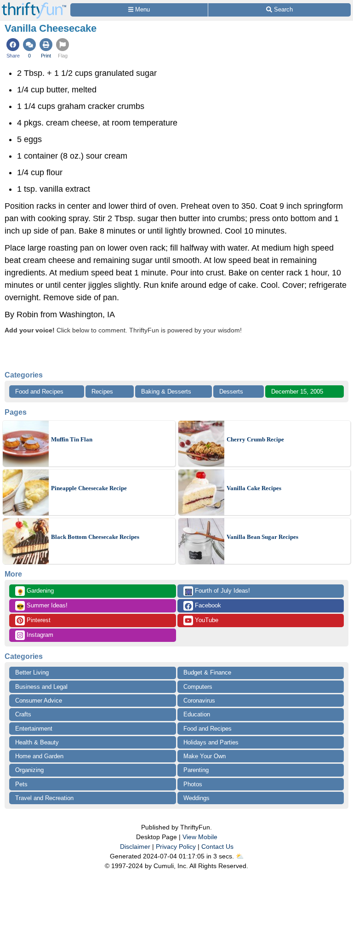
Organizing (29, 769)
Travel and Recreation (44, 798)
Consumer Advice (38, 700)
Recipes (102, 391)
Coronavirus (199, 700)
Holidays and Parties (211, 742)
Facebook (207, 605)
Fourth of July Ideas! (217, 591)
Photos (192, 784)
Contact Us (217, 846)
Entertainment (33, 728)
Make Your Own (204, 756)
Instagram (39, 634)
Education (196, 714)
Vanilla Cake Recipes (254, 488)
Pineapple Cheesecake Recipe (89, 488)
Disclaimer (135, 846)
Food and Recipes (39, 391)
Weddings (196, 798)
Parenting (196, 769)
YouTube (205, 620)
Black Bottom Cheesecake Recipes (95, 536)
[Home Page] (34, 5)
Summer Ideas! (42, 606)
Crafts (23, 714)
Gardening (35, 591)
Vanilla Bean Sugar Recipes (262, 536)
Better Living (32, 672)
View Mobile (199, 837)
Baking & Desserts (166, 391)
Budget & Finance (207, 672)
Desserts (231, 391)
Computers (197, 686)
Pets (21, 784)
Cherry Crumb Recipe (255, 439)
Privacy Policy (176, 846)
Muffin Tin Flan (71, 439)
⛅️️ (240, 856)
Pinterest (38, 620)
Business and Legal (41, 686)
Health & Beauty (37, 742)
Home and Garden (39, 756)
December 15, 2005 (297, 391)
